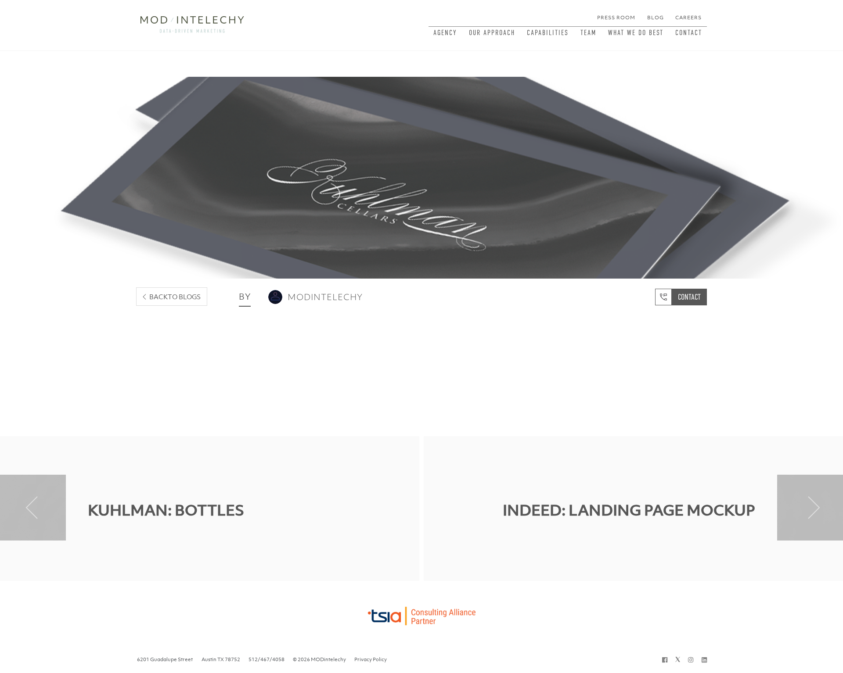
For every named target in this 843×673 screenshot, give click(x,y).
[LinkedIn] (704, 659)
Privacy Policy (370, 659)
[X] (677, 659)
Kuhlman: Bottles (166, 510)
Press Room (616, 17)
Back (175, 296)
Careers (688, 17)
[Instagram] (690, 659)
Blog (655, 17)
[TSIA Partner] (421, 613)
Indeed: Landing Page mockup (629, 510)
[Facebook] (664, 659)
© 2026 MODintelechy (319, 659)
